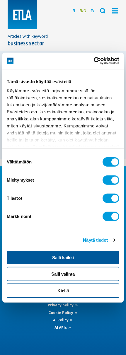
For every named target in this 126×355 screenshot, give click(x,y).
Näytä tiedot (95, 240)
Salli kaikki (63, 257)
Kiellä (63, 290)
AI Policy (61, 320)
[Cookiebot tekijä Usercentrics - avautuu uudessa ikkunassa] (93, 61)
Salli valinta (63, 274)
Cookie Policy (61, 312)
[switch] (111, 180)
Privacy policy (61, 305)
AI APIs (61, 327)
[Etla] (22, 14)
